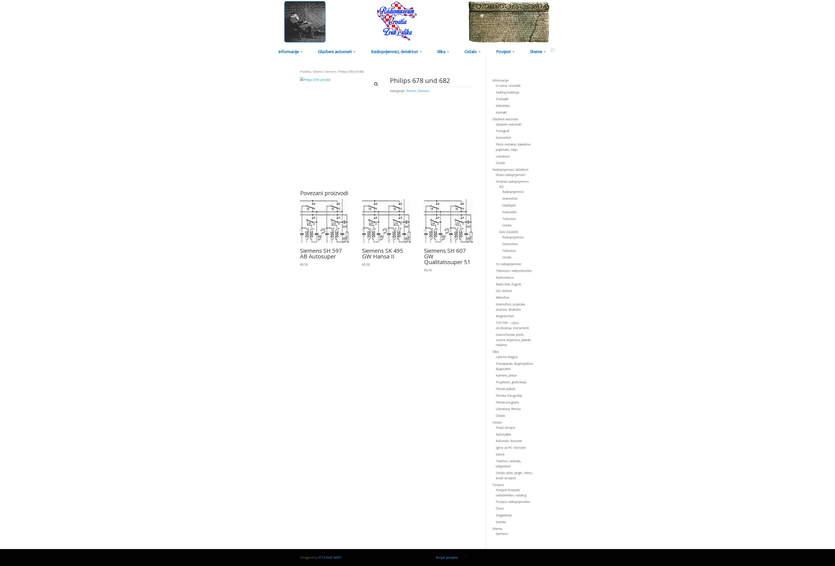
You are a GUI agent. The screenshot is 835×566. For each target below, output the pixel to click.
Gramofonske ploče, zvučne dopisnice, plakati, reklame (513, 340)
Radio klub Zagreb (508, 284)
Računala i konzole (509, 441)
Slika (441, 52)
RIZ (501, 187)
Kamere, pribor (506, 375)
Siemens (330, 72)
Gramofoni (503, 138)
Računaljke (503, 434)
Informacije (288, 52)
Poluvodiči (509, 212)
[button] (376, 84)
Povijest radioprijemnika (513, 502)
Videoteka (503, 106)
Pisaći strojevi (505, 427)
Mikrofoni (502, 297)
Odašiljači (509, 205)
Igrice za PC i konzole (511, 447)
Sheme (536, 52)
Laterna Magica (507, 357)
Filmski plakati (505, 389)
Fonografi (502, 131)
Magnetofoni (505, 316)
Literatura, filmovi (508, 409)
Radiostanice (505, 277)
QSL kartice (504, 291)
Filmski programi (507, 402)
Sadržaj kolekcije (507, 92)
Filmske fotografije (509, 396)
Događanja (504, 515)
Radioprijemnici (513, 192)
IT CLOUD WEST (330, 557)
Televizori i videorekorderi (514, 271)
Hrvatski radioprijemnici (512, 181)
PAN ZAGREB (508, 232)
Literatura (502, 156)
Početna (305, 72)
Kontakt (501, 112)
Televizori (509, 219)
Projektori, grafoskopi (511, 382)
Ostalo (507, 225)
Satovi (500, 454)
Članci (500, 508)
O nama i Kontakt (508, 86)
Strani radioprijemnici (510, 175)
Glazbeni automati (508, 124)
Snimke (501, 522)
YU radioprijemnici (508, 264)
